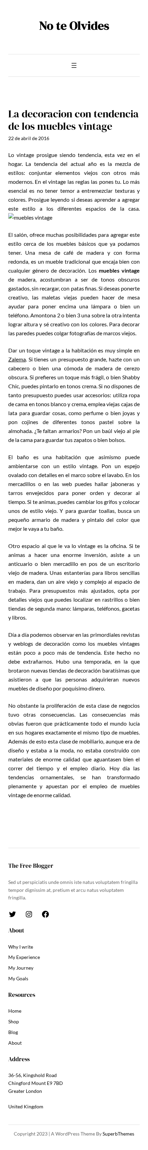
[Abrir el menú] (74, 65)
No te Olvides (74, 25)
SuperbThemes (118, 1134)
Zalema (17, 359)
